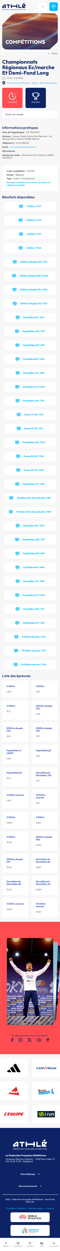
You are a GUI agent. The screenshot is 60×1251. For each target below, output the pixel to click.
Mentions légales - (36, 1208)
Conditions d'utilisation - (17, 1208)
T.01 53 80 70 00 (13, 1161)
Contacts (49, 1208)
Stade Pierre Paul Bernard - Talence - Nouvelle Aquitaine (32, 83)
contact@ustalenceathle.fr (22, 147)
